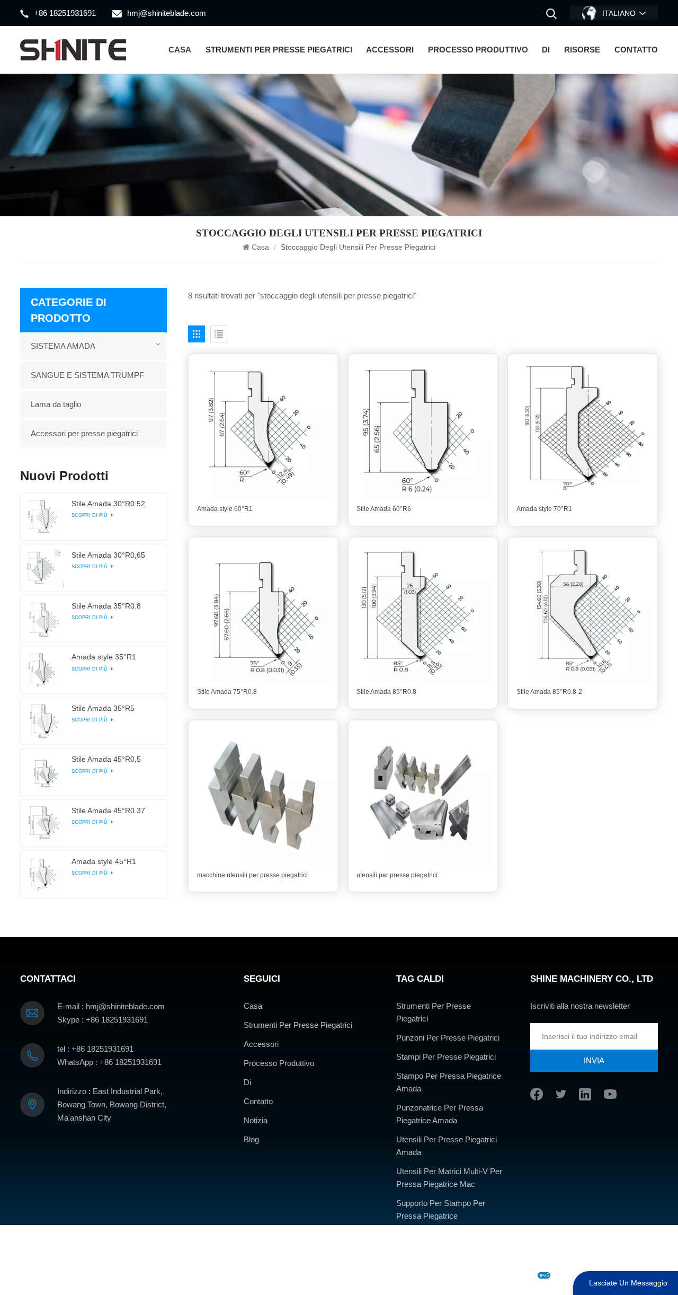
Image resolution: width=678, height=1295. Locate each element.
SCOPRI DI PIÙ (90, 515)
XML (433, 1275)
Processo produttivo (478, 49)
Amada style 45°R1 (104, 862)
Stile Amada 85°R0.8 (386, 691)
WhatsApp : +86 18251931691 (109, 1062)
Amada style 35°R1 (104, 657)
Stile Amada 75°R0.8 (227, 691)
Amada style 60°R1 (225, 509)
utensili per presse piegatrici (397, 875)
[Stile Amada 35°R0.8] (44, 619)
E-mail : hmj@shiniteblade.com (111, 1006)
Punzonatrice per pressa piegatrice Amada (439, 1114)
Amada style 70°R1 (544, 509)
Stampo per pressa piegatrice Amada (448, 1082)
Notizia (255, 1120)
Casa (179, 49)
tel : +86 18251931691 (95, 1048)
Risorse (582, 49)
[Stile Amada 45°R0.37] (44, 823)
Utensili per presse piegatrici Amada (446, 1146)
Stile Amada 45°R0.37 (108, 811)
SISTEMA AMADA (63, 345)
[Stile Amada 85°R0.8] (423, 612)
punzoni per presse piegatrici (447, 1037)
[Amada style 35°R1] (44, 669)
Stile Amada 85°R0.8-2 (549, 691)
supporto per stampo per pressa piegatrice (440, 1209)
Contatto (636, 49)
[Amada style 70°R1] (582, 428)
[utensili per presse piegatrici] (423, 795)
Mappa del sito (393, 1275)
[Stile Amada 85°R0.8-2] (582, 612)
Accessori (390, 49)
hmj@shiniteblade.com (166, 12)
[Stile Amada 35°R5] (44, 721)
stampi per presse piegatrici (446, 1056)
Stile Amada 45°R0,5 (106, 759)
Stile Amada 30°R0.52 (108, 504)
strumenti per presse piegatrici (433, 1012)
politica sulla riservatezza (490, 1275)
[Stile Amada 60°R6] (423, 428)
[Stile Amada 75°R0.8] (263, 612)
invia (594, 1060)
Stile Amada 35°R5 (103, 708)
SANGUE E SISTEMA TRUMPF (87, 375)
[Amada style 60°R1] (263, 428)
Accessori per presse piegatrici (84, 433)
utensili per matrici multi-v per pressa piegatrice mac (449, 1177)
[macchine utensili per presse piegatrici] (263, 795)
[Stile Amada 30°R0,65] (44, 568)
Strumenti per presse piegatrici (279, 49)
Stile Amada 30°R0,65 (108, 555)
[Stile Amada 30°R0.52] (44, 516)
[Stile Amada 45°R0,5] (44, 772)
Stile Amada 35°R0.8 (106, 606)
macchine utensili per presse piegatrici (252, 875)
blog (354, 1275)
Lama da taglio (56, 404)
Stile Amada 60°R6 (383, 509)
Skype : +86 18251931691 (102, 1019)
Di (546, 49)
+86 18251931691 (65, 12)
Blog (251, 1139)
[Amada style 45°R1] (44, 874)
